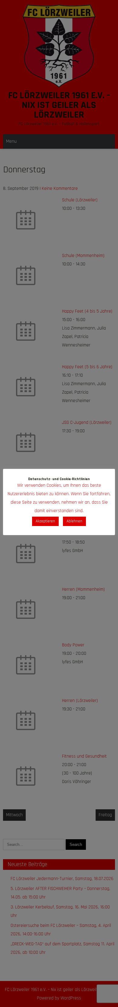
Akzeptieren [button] (45, 521)
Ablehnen (74, 521)
